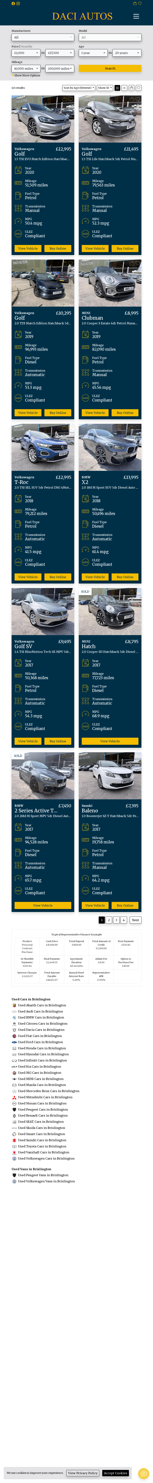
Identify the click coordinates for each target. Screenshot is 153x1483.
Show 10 (103, 87)
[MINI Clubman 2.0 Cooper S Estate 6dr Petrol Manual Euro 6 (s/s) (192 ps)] (110, 283)
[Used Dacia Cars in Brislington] (14, 1030)
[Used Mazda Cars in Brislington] (14, 1085)
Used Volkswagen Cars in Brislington (46, 1158)
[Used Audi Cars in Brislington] (14, 1011)
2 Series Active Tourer (40, 811)
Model (83, 31)
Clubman (92, 318)
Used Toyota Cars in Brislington (42, 1146)
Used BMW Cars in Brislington (41, 1017)
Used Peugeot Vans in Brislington (43, 1175)
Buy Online (58, 248)
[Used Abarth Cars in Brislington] (14, 1005)
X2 (85, 482)
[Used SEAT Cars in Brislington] (14, 1122)
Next (135, 920)
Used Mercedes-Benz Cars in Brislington (48, 1091)
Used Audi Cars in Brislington (40, 1011)
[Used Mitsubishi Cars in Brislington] (14, 1097)
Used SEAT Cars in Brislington (41, 1122)
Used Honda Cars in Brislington (42, 1048)
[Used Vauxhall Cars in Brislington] (14, 1152)
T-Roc (21, 482)
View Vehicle (28, 248)
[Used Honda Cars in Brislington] (14, 1048)
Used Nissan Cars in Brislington (42, 1103)
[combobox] (43, 37)
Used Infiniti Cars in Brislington (42, 1060)
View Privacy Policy (83, 1473)
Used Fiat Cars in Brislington (40, 1036)
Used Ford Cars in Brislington (40, 1042)
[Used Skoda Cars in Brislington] (14, 1128)
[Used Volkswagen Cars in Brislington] (14, 1158)
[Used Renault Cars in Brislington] (14, 1115)
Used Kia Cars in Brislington (39, 1066)
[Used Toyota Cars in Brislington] (14, 1146)
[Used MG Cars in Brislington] (14, 1073)
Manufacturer (21, 31)
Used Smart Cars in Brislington (41, 1134)
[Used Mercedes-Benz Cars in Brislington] (14, 1091)
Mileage (17, 62)
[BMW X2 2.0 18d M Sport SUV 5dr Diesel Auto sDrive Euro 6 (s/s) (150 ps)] (110, 447)
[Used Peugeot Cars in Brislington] (14, 1109)
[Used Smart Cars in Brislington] (14, 1134)
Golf (20, 154)
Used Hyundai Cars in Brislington (43, 1054)
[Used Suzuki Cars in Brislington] (14, 1140)
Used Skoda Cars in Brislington (41, 1128)
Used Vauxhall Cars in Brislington (43, 1152)
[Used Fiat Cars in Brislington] (14, 1036)
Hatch (89, 646)
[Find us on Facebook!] (14, 3)
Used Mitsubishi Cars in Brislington (45, 1097)
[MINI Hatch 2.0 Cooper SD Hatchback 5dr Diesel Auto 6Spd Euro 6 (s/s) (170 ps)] (110, 611)
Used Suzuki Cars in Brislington (42, 1140)
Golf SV (23, 646)
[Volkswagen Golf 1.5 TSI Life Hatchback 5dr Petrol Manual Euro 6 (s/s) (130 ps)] (110, 119)
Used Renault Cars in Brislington (43, 1115)
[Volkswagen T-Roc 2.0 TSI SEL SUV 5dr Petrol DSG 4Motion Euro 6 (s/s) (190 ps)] (43, 447)
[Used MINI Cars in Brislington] (14, 1079)
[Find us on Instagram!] (18, 3)
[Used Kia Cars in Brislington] (14, 1066)
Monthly (26, 46)
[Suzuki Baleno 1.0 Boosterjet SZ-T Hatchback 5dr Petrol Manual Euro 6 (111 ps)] (110, 775)
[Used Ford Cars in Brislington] (14, 1042)
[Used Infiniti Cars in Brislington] (14, 1060)
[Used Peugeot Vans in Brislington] (14, 1175)
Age (81, 46)
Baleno (90, 811)
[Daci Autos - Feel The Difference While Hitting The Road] (82, 15)
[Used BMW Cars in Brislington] (14, 1017)
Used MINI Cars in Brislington (40, 1079)
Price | (22, 46)
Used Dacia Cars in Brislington (41, 1030)
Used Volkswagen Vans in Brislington (46, 1181)
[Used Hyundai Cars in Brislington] (14, 1054)
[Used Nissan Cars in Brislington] (14, 1103)
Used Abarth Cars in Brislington (42, 1005)
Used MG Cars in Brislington (39, 1073)
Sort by (77, 87)
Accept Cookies (115, 1473)
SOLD (85, 591)
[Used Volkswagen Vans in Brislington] (14, 1181)
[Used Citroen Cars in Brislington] (14, 1023)
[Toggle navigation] (136, 16)
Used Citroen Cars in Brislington (42, 1023)
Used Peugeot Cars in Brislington (43, 1109)
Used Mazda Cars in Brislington (42, 1085)
